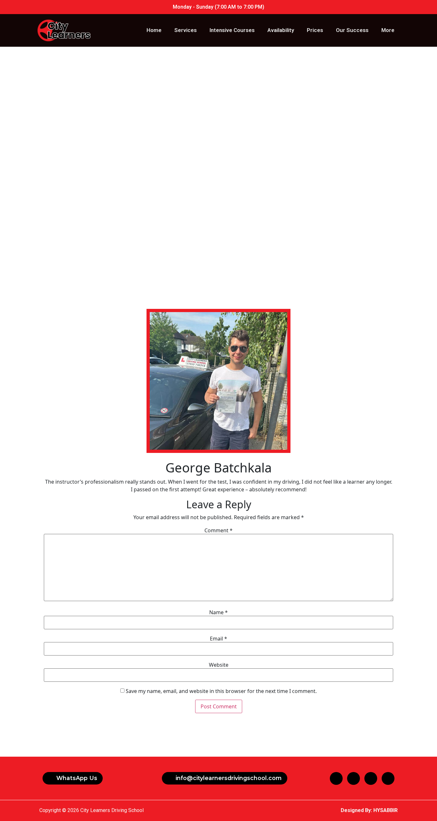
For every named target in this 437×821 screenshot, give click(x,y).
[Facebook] (336, 778)
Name (218, 612)
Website (218, 664)
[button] (73, 778)
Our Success (352, 30)
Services (185, 30)
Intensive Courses (232, 30)
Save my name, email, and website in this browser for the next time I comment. (221, 691)
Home (154, 30)
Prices (315, 30)
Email (218, 638)
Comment (218, 530)
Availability (280, 30)
